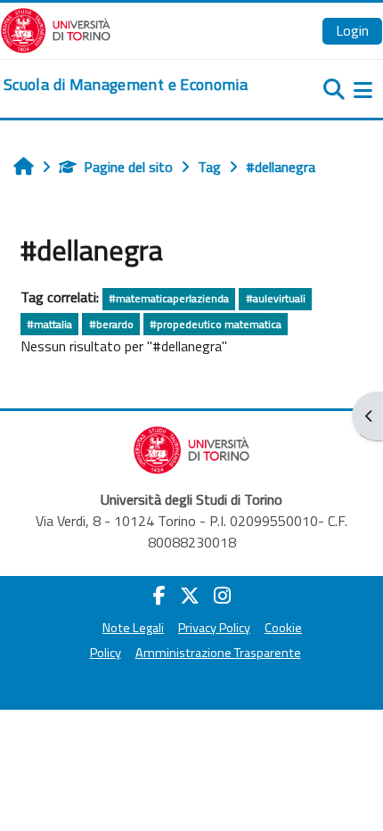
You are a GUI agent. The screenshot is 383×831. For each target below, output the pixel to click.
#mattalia (49, 324)
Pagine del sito (128, 166)
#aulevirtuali (276, 298)
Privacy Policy (214, 628)
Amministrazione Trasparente (218, 652)
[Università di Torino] (55, 28)
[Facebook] (159, 595)
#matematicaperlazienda (169, 298)
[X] (190, 595)
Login (352, 30)
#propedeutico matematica (215, 324)
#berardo (111, 324)
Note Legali (133, 628)
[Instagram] (222, 595)
